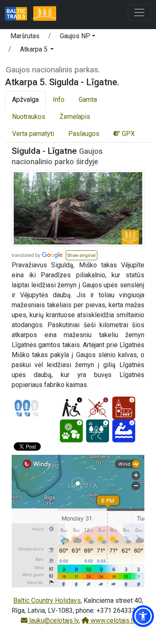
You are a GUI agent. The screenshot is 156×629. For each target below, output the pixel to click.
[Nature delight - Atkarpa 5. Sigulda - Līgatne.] (71, 430)
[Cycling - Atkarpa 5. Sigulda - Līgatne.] (97, 408)
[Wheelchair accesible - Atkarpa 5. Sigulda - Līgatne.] (71, 408)
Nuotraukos (28, 117)
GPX (127, 134)
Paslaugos (83, 134)
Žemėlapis (74, 117)
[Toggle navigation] (139, 12)
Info (58, 100)
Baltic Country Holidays (47, 600)
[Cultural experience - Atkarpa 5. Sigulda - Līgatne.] (123, 408)
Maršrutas (25, 36)
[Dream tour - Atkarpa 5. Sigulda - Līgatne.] (97, 430)
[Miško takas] (44, 14)
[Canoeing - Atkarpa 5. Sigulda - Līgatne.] (123, 430)
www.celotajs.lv (112, 620)
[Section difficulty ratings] (27, 408)
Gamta (88, 100)
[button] (77, 37)
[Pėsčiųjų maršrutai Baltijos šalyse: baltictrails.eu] (19, 15)
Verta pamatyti (33, 134)
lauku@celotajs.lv (53, 620)
